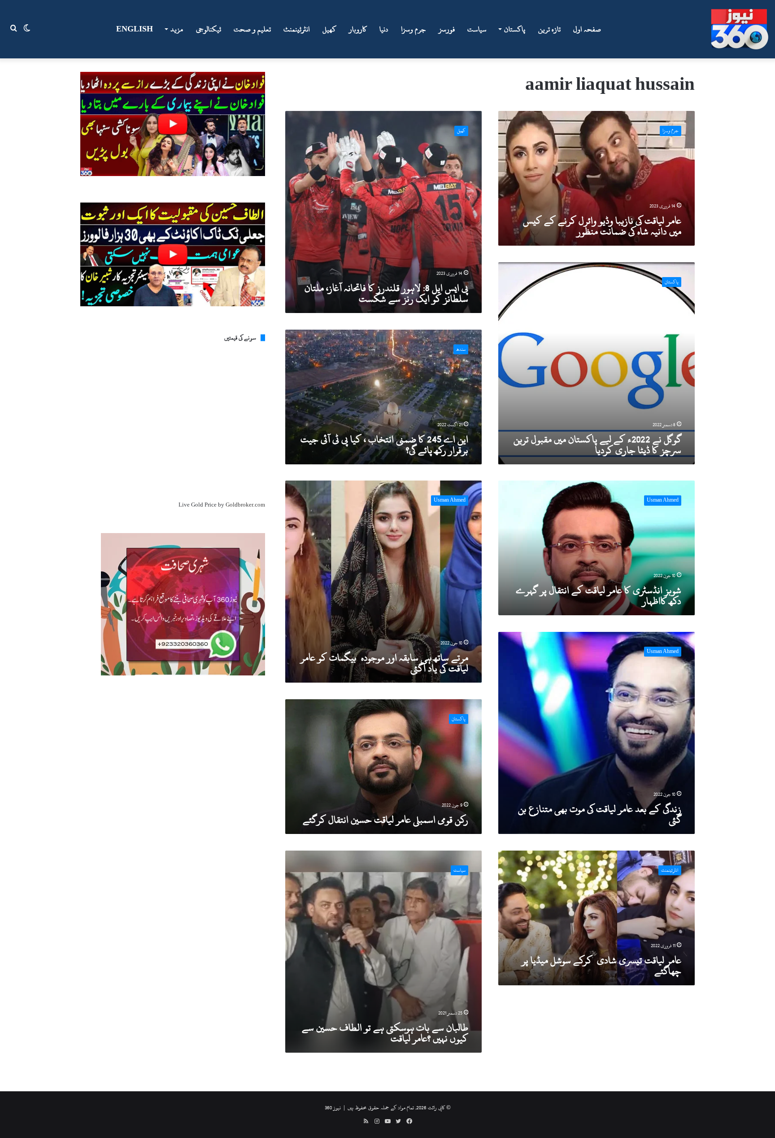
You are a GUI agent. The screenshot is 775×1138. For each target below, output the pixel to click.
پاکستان (514, 29)
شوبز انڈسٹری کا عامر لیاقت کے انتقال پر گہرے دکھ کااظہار (598, 595)
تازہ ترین (549, 29)
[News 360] (739, 29)
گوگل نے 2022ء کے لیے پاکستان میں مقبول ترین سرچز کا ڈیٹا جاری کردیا (597, 444)
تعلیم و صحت (252, 29)
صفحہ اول (587, 29)
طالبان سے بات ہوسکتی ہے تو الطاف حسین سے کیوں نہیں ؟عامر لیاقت (385, 1033)
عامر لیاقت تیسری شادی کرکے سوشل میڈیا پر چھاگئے (601, 965)
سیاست (477, 29)
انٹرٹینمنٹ (296, 29)
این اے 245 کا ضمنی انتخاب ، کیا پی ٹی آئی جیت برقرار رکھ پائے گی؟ (384, 444)
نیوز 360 (333, 1107)
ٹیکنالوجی (208, 29)
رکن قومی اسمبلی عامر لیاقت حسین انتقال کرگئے (385, 820)
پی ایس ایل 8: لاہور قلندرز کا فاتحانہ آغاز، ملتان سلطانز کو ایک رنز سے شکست (386, 293)
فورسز (447, 29)
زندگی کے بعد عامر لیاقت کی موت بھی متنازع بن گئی (599, 814)
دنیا (383, 29)
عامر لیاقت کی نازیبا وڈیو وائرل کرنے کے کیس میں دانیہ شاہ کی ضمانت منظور (602, 226)
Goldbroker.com (245, 505)
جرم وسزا (413, 29)
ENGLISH (134, 29)
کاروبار (358, 29)
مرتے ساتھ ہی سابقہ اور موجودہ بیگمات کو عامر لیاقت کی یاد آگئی (384, 662)
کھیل (329, 29)
